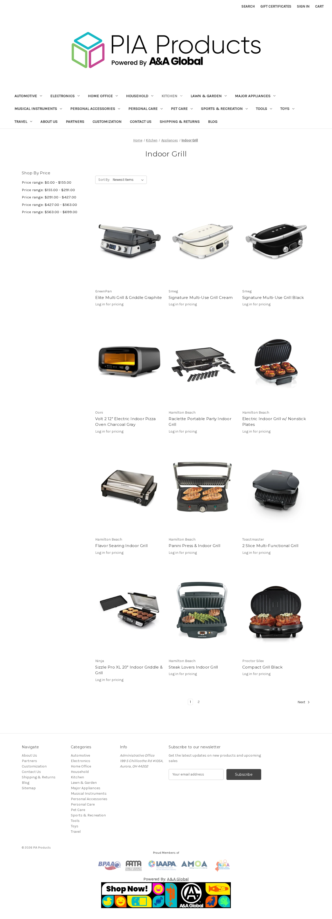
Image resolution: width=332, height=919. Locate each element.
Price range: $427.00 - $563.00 (49, 204)
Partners (75, 121)
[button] (166, 895)
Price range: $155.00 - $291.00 (48, 190)
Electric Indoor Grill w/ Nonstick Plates (274, 421)
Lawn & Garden (206, 96)
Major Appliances (253, 96)
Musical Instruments (36, 108)
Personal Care (143, 108)
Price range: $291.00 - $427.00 (49, 197)
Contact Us (140, 121)
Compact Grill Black (262, 667)
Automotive (26, 96)
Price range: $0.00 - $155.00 (46, 182)
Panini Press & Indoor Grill (194, 545)
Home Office (100, 96)
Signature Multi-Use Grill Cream (201, 297)
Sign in (303, 6)
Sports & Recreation (222, 108)
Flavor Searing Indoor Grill (121, 545)
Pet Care (179, 108)
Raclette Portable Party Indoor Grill (200, 421)
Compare (127, 246)
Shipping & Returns (180, 121)
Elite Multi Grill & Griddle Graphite (128, 297)
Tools (261, 108)
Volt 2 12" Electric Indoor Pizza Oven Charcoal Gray (125, 421)
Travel (21, 121)
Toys (284, 108)
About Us (49, 121)
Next (302, 702)
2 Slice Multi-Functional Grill (270, 545)
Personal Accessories (92, 108)
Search (248, 6)
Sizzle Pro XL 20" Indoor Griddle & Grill (129, 670)
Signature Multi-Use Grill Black (273, 297)
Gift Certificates (275, 6)
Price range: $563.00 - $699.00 (49, 212)
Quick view (128, 236)
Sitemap (29, 788)
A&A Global (178, 879)
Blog (212, 121)
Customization (107, 121)
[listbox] (129, 180)
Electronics (62, 96)
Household (137, 96)
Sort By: (104, 180)
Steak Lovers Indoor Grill (193, 667)
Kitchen (169, 96)
